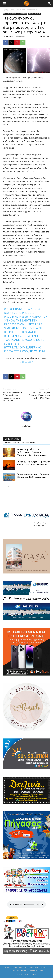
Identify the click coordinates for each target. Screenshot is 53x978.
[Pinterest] (17, 42)
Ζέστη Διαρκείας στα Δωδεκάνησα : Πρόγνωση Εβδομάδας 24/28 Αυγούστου (32, 452)
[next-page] (8, 486)
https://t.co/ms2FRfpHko (22, 347)
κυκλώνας (9, 36)
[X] (11, 42)
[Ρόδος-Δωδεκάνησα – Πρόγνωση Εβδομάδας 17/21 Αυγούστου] (9, 477)
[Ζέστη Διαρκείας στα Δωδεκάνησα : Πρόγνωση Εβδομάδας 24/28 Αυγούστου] (9, 452)
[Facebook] (5, 42)
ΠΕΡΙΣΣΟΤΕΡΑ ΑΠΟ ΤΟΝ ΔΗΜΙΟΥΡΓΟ (19, 443)
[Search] (49, 3)
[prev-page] (4, 486)
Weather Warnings (36, 970)
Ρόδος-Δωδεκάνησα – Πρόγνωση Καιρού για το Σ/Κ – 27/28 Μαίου (39, 395)
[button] (4, 3)
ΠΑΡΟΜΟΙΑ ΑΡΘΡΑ (11, 439)
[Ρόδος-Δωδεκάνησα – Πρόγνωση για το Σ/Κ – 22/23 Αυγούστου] (9, 465)
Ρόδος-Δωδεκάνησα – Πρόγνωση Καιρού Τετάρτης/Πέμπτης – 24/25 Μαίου (12, 396)
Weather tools (17, 968)
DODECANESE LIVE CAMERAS (35, 968)
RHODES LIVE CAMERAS (18, 970)
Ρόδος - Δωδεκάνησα (17, 9)
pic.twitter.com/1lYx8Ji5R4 (24, 351)
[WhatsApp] (22, 42)
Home (7, 968)
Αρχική (5, 9)
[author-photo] (26, 423)
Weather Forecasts (34, 14)
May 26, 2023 (26, 362)
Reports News (32, 9)
